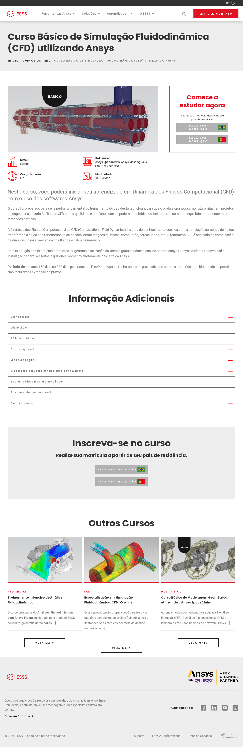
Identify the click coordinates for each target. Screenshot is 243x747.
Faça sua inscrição (198, 127)
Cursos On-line (36, 60)
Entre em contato (216, 13)
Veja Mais (44, 642)
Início (13, 60)
